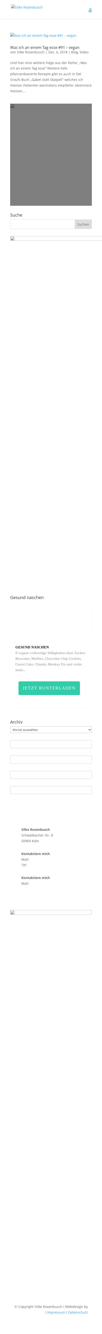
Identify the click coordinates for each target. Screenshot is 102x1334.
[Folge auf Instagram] (14, 897)
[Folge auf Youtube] (33, 897)
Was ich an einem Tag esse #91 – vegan (44, 47)
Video (84, 52)
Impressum (56, 1312)
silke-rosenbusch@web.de (51, 859)
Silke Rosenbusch (31, 52)
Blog (74, 52)
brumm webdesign (29, 1312)
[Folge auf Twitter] (42, 897)
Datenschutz (78, 1312)
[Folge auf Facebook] (23, 897)
